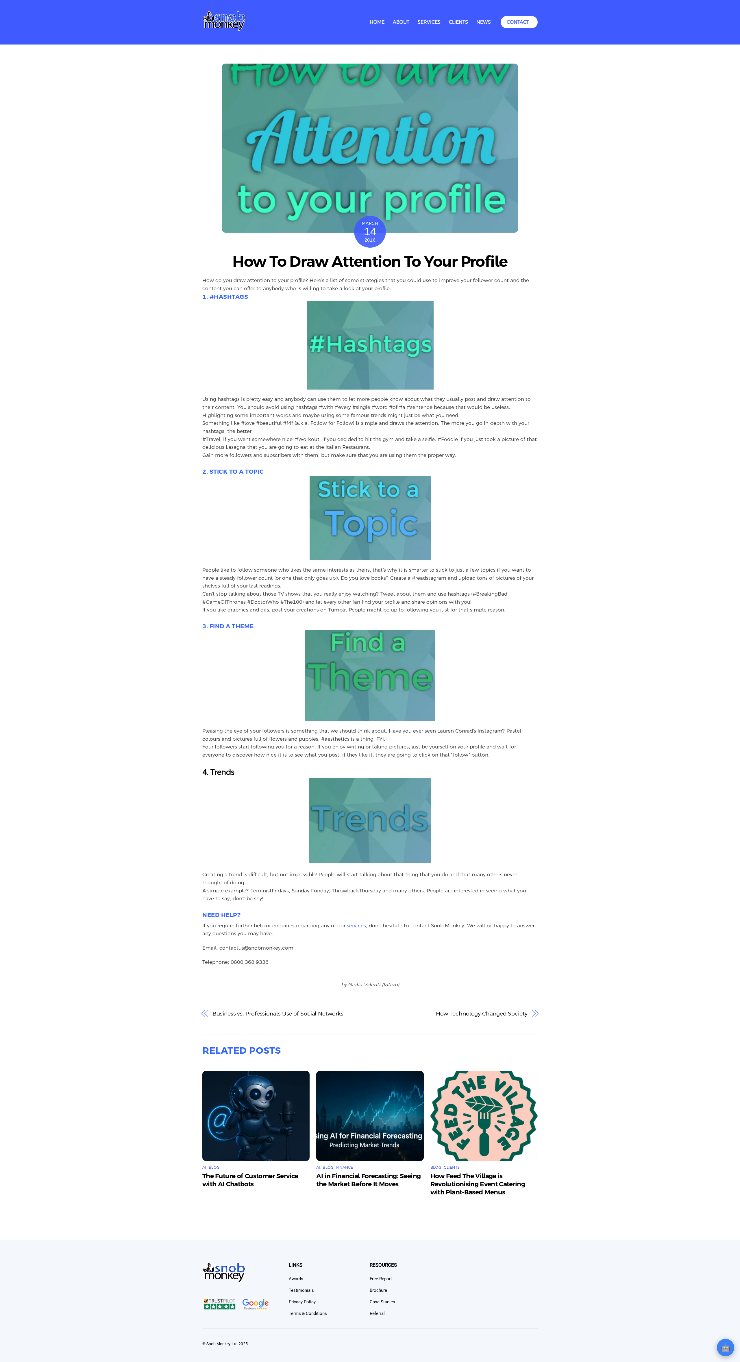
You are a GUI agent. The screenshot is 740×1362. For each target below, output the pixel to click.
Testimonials (301, 1290)
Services (429, 22)
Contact (518, 22)
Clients (458, 22)
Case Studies (382, 1301)
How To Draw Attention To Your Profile (369, 261)
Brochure (378, 1290)
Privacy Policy (302, 1301)
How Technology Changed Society (482, 1013)
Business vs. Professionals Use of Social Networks (277, 1013)
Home (377, 22)
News (483, 22)
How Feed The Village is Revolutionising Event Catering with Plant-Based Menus (477, 1184)
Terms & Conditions (308, 1313)
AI (204, 1167)
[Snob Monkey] (224, 29)
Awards (296, 1278)
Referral (377, 1313)
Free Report (381, 1278)
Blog (214, 1167)
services (356, 926)
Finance (344, 1167)
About (401, 22)
